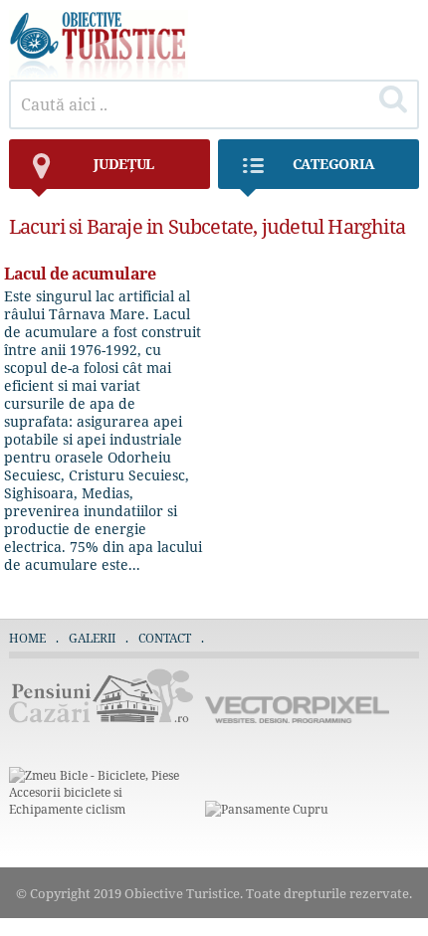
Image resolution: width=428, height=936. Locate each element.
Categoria (334, 163)
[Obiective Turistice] (98, 74)
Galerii (92, 638)
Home (27, 638)
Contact (164, 638)
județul (124, 163)
